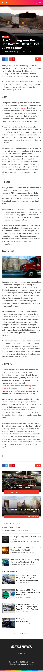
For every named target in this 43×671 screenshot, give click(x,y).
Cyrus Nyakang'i (9, 530)
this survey (16, 209)
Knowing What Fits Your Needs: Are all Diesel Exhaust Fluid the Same (28, 592)
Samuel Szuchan (9, 52)
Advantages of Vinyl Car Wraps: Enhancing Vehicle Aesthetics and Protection (27, 578)
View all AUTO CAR (20, 634)
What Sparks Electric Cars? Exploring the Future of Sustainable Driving (24, 561)
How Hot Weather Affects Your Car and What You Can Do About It (25, 549)
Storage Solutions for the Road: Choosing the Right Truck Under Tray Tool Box (27, 606)
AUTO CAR (5, 36)
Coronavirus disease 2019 (12, 528)
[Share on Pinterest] (13, 59)
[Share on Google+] (10, 59)
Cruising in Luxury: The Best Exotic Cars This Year (25, 538)
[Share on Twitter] (6, 59)
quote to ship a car (18, 108)
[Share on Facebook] (3, 59)
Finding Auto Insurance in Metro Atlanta (26, 620)
